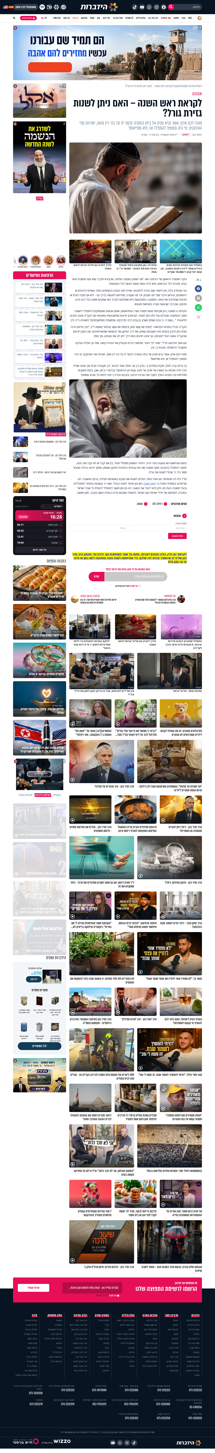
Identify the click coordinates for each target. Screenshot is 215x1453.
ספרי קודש (104, 1365)
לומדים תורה (103, 1320)
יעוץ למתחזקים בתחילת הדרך (61, 1385)
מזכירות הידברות (195, 1385)
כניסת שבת (194, 1347)
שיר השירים (32, 1361)
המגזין (175, 1324)
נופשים (196, 1352)
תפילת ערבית (31, 1329)
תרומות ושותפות (192, 1356)
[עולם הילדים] (63, 7)
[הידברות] (99, 7)
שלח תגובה (177, 535)
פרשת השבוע (172, 1361)
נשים (176, 1334)
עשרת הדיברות (102, 1334)
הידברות (195, 1315)
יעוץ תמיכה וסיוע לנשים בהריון (125, 1399)
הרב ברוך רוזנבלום (79, 1352)
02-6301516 (196, 1407)
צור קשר (66, 18)
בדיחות (131, 1329)
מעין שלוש (32, 1343)
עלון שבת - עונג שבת (128, 1385)
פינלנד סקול (104, 1338)
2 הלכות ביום (193, 1338)
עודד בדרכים (151, 1320)
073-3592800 (99, 1390)
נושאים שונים (102, 1315)
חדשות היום (173, 1329)
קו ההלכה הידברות (162, 1399)
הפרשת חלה (56, 1361)
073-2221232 (67, 1390)
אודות (197, 1375)
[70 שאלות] (49, 7)
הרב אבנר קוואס (80, 1365)
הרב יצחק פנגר (80, 1334)
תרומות (75, 18)
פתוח (155, 1338)
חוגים (132, 1365)
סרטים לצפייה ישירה (125, 1334)
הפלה (59, 1347)
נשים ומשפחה (55, 1315)
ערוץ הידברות (193, 1324)
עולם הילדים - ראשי (125, 1320)
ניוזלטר (196, 1334)
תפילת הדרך (31, 1356)
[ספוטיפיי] (42, 7)
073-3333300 (163, 1404)
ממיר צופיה (197, 1413)
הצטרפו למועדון (27, 18)
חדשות (176, 18)
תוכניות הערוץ (150, 1315)
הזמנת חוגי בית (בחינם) (64, 1399)
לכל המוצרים (39, 1046)
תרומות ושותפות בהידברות (158, 1385)
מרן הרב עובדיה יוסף (78, 1324)
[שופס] (56, 7)
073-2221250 (163, 1418)
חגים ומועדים (172, 1365)
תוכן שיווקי (174, 1370)
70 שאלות (129, 18)
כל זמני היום (39, 549)
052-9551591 (131, 1404)
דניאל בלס (157, 504)
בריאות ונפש (103, 1352)
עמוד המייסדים (193, 1365)
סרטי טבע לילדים (126, 1356)
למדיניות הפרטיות (122, 586)
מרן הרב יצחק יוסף (79, 1329)
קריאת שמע (32, 1347)
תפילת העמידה (30, 1334)
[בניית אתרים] (62, 1442)
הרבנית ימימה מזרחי (53, 1338)
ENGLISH (57, 18)
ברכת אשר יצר (31, 1370)
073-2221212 (163, 1390)
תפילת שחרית (31, 1320)
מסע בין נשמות (150, 1347)
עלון (98, 18)
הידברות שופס (193, 1361)
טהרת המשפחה (55, 1329)
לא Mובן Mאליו (150, 1324)
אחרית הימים (103, 1356)
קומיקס (131, 1347)
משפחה (174, 1343)
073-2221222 (195, 1390)
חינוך (107, 1347)
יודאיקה (106, 1370)
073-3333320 (36, 1393)
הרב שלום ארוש (80, 1361)
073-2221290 (67, 1404)
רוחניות (175, 1338)
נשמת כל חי (32, 1365)
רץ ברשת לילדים (127, 1324)
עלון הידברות (193, 1329)
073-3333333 (195, 1418)
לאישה (59, 1320)
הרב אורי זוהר (81, 1356)
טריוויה (131, 1352)
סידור (34, 1315)
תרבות (175, 1352)
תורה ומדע (173, 1347)
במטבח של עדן (150, 1329)
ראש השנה (149, 483)
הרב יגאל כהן (81, 1338)
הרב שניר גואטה (80, 1343)
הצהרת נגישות (192, 1370)
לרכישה (33, 979)
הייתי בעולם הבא (149, 1365)
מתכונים (58, 1324)
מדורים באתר (171, 1315)
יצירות (131, 1361)
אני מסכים (126, 586)
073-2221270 (36, 1404)
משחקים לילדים (127, 1343)
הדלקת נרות (56, 1334)
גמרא (107, 1329)
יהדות (175, 1320)
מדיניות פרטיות (193, 1320)
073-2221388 (131, 1390)
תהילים (34, 1352)
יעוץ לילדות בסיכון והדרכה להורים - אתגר (28, 1387)
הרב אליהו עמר (80, 1370)
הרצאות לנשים (55, 1356)
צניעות (59, 1343)
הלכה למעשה (151, 1334)
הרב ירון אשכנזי (80, 1347)
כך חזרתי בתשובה (149, 1356)
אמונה (140, 504)
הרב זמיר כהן (153, 18)
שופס (92, 18)
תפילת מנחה (31, 1324)
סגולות (106, 1343)
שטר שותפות (166, 18)
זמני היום (106, 18)
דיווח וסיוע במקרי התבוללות (94, 1399)
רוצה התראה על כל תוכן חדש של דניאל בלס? (128, 569)
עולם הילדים (141, 18)
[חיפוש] (171, 7)
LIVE (45, 18)
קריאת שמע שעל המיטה (26, 1375)
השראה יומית (151, 1361)
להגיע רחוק (152, 1352)
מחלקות (84, 18)
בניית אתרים (47, 1442)
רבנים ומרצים (80, 1315)
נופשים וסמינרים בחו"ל (128, 1413)
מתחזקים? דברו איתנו (25, 7)
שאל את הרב (118, 18)
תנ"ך (107, 1324)
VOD (190, 18)
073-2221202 (131, 1418)
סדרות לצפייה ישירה (125, 1338)
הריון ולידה (57, 1352)
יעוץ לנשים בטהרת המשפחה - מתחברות (188, 1401)
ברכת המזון (32, 1338)
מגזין (183, 18)
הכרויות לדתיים (102, 1361)
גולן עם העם (151, 1343)
